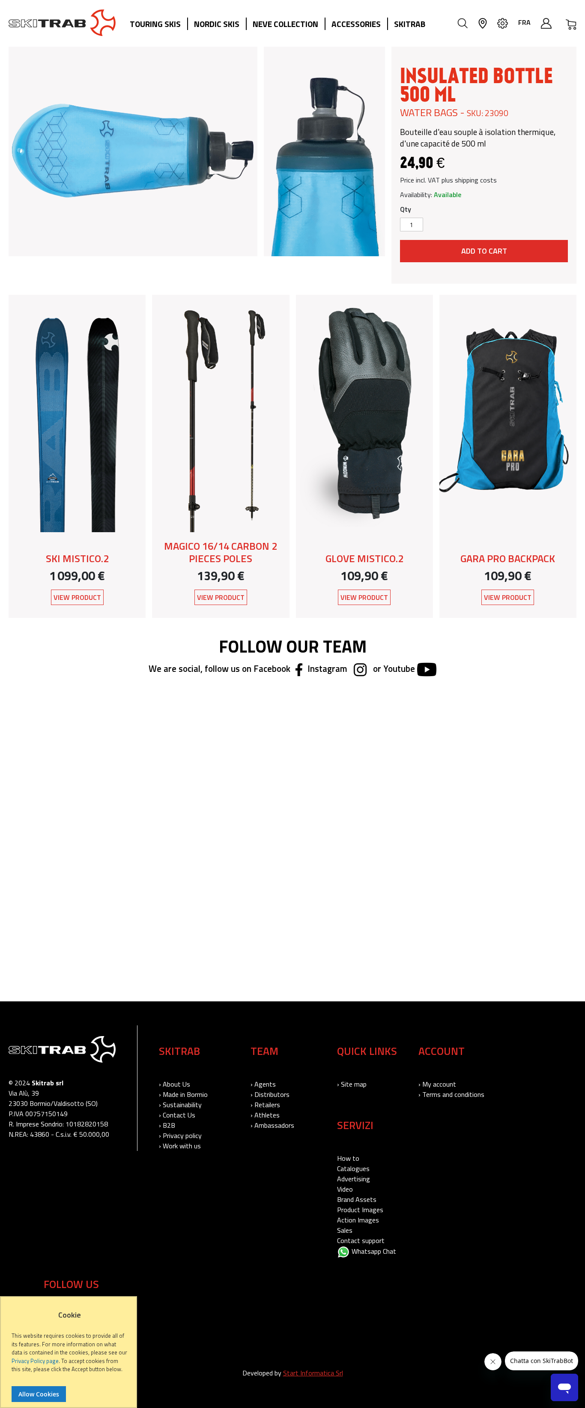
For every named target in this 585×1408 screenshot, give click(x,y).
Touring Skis (155, 24)
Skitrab (409, 24)
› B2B (167, 1125)
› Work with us (180, 1146)
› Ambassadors (272, 1125)
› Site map (352, 1084)
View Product (77, 597)
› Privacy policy (180, 1135)
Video (345, 1189)
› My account (437, 1084)
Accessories (356, 24)
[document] (70, 1356)
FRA (524, 22)
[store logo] (62, 22)
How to (348, 1158)
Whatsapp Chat (373, 1251)
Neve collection (285, 24)
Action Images (358, 1220)
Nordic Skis (216, 24)
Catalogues (353, 1168)
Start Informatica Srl (313, 1373)
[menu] (280, 24)
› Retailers (265, 1104)
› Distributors (270, 1094)
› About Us (174, 1084)
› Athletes (265, 1115)
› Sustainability (180, 1104)
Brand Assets (356, 1199)
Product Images (360, 1209)
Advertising (353, 1179)
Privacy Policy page (35, 1361)
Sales (344, 1230)
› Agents (263, 1084)
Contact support (361, 1240)
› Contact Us (177, 1115)
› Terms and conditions (451, 1094)
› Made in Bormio (183, 1094)
